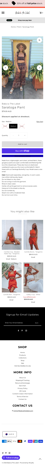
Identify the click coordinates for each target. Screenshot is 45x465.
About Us (22, 378)
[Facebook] (18, 331)
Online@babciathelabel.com (23, 411)
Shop (22, 360)
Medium (13, 126)
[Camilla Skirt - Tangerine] (12, 277)
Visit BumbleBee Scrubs (22, 366)
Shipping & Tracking (22, 380)
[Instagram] (26, 331)
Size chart (39, 121)
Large (22, 126)
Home (13, 27)
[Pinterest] (22, 331)
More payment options (22, 156)
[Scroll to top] (40, 459)
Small (5, 126)
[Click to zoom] (39, 40)
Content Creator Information (22, 394)
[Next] (39, 67)
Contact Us (22, 399)
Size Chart (22, 386)
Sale (22, 363)
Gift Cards (22, 391)
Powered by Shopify (27, 463)
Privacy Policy (22, 388)
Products (22, 355)
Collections (22, 358)
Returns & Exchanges (22, 383)
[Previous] (5, 67)
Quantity (5, 135)
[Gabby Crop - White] (33, 277)
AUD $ (11, 434)
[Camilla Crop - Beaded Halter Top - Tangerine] (12, 235)
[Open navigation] (7, 13)
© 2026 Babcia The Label (10, 463)
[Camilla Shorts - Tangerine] (33, 235)
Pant (19, 27)
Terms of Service (22, 396)
